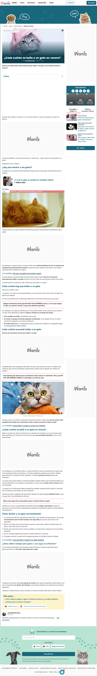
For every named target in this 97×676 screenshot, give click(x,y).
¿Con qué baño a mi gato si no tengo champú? (28, 540)
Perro (38, 646)
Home (5, 26)
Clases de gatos (82, 115)
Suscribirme (48, 654)
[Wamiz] (5, 2)
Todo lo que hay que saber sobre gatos (34, 606)
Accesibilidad (41, 672)
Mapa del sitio (55, 672)
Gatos (10, 26)
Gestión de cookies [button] (86, 668)
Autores (23, 668)
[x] (76, 90)
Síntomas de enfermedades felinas (85, 134)
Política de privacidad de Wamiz (59, 659)
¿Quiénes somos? (10, 668)
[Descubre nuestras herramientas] (62, 672)
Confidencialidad (48, 668)
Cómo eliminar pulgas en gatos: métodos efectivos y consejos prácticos (31, 599)
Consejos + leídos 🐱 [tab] (73, 110)
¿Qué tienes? (48, 643)
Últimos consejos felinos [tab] (88, 110)
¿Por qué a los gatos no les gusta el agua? (27, 273)
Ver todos (80, 148)
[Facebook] (73, 90)
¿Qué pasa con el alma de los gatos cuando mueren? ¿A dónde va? (86, 128)
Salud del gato (18, 26)
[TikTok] (84, 90)
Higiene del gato (29, 26)
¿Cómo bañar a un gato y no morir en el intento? (29, 426)
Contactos (33, 668)
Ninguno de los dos (58, 646)
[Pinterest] (88, 90)
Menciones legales (67, 668)
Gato (47, 646)
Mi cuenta (91, 3)
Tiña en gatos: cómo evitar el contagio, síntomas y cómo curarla (86, 139)
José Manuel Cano (30, 60)
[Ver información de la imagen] (62, 30)
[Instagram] (80, 90)
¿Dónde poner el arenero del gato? (18, 602)
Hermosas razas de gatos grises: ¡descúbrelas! (86, 119)
